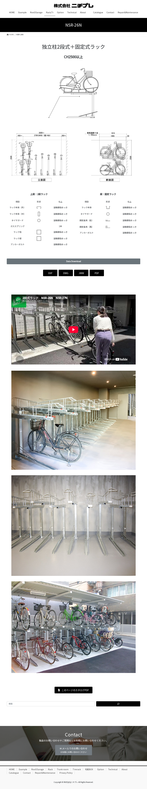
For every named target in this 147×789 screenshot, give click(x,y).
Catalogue (14, 772)
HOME (12, 769)
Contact (27, 772)
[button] (73, 261)
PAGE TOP (141, 762)
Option (100, 769)
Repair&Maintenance (45, 772)
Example (23, 769)
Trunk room (62, 769)
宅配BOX (89, 769)
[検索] (118, 703)
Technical (112, 769)
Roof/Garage (37, 769)
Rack (50, 769)
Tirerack (77, 769)
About (124, 769)
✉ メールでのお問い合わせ (73, 750)
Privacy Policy (65, 772)
